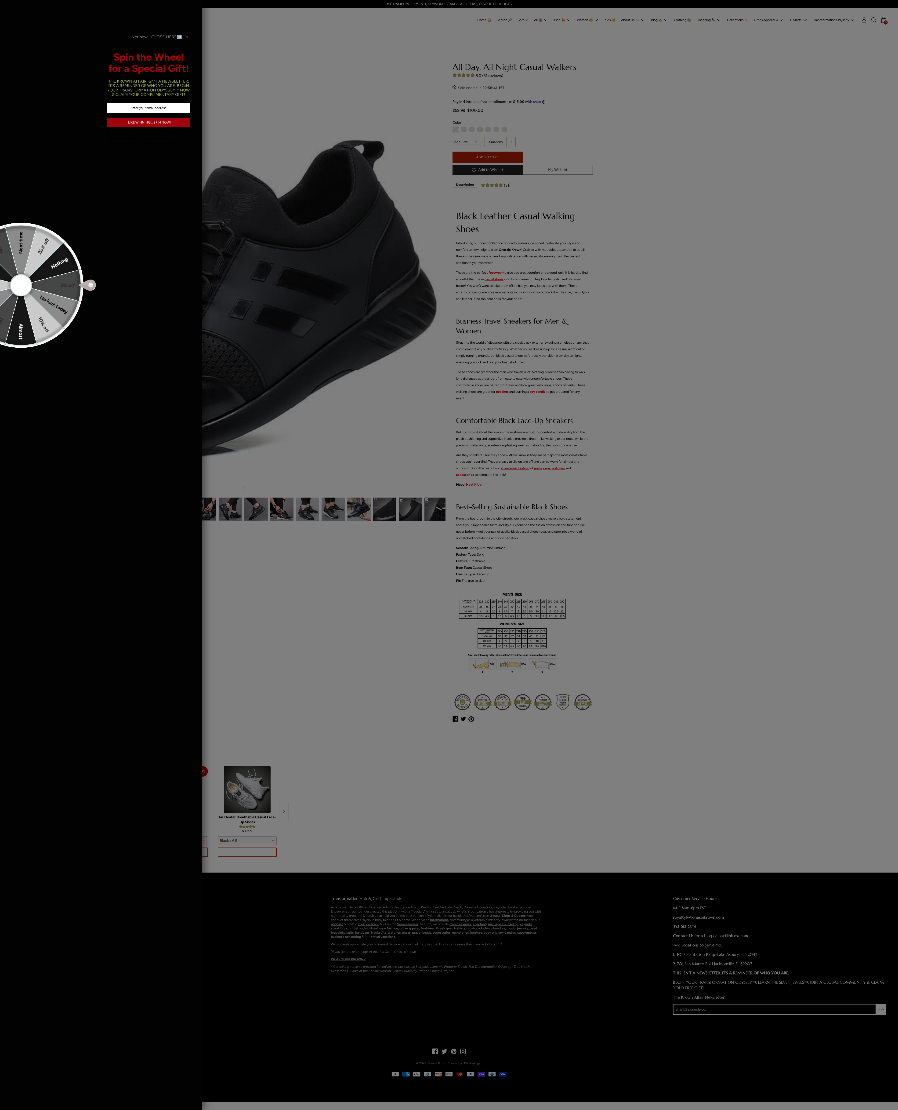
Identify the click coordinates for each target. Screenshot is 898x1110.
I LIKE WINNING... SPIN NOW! (149, 122)
